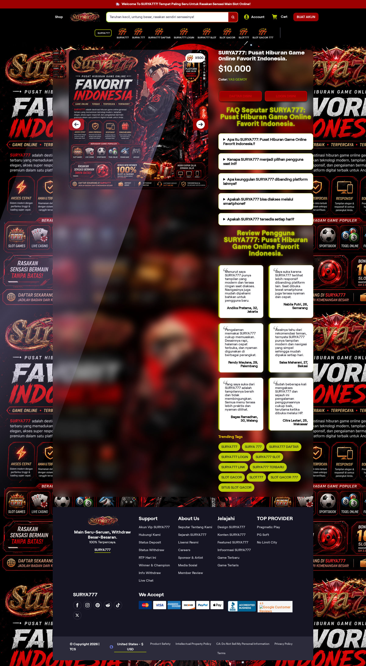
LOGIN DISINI (286, 96)
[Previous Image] (76, 124)
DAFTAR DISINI (240, 96)
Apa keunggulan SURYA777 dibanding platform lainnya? (265, 181)
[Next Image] (200, 124)
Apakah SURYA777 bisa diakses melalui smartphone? (258, 201)
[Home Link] (85, 17)
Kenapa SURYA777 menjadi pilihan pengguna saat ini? (263, 161)
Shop (59, 17)
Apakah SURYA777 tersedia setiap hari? (260, 219)
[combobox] (168, 17)
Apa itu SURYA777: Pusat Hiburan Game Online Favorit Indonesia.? (264, 141)
